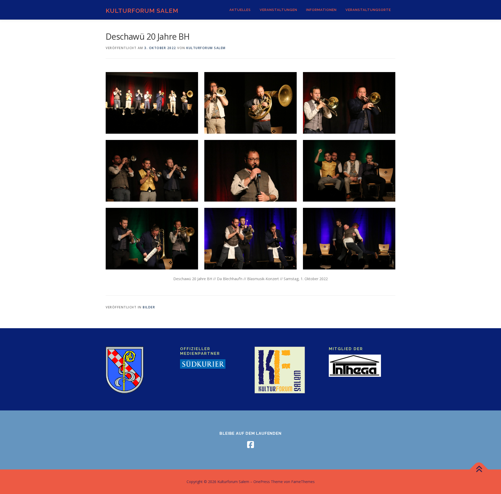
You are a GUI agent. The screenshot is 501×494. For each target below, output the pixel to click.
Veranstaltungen (278, 10)
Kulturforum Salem (142, 10)
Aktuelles (240, 10)
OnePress (261, 481)
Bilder (149, 307)
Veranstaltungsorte (368, 10)
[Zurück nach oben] (479, 469)
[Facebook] (250, 445)
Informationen (321, 10)
